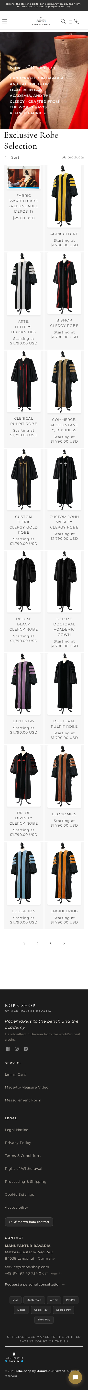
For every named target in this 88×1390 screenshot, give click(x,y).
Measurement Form (23, 1100)
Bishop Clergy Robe (64, 323)
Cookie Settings (19, 1194)
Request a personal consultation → (35, 1284)
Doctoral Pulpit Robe (64, 723)
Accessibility (16, 1207)
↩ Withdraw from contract (29, 1222)
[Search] (63, 21)
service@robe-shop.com (27, 1267)
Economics (64, 814)
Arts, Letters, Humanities (23, 326)
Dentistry (24, 721)
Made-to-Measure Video (27, 1087)
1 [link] (24, 944)
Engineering (64, 911)
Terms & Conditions (23, 1156)
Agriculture (64, 234)
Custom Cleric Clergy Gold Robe (24, 525)
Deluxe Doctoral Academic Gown (64, 627)
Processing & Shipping (26, 1181)
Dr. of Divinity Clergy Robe (24, 818)
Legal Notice (16, 1130)
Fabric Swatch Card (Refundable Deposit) (23, 203)
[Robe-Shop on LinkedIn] (26, 1049)
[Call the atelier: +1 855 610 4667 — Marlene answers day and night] (76, 21)
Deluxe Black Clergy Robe (24, 624)
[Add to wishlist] (40, 169)
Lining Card (15, 1074)
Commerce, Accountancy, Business (64, 424)
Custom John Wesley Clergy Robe (64, 522)
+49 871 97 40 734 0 (23, 1273)
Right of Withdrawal (23, 1169)
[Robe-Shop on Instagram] (17, 1049)
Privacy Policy (18, 1143)
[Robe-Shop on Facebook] (8, 1049)
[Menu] (4, 21)
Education (23, 911)
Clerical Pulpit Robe (23, 421)
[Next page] (63, 943)
